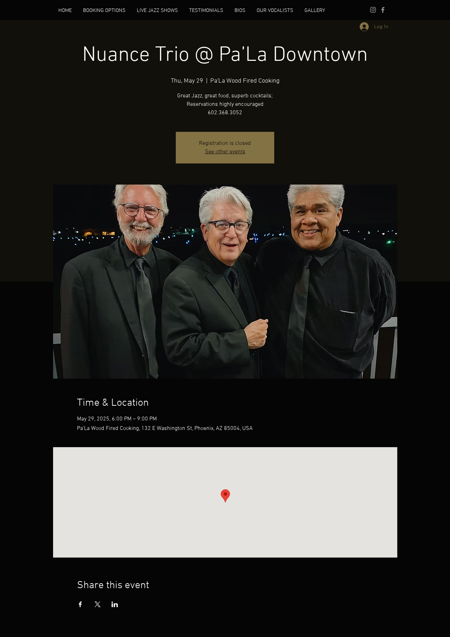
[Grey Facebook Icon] (383, 10)
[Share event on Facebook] (80, 604)
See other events (225, 151)
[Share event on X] (97, 604)
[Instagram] (373, 10)
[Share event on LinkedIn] (114, 604)
